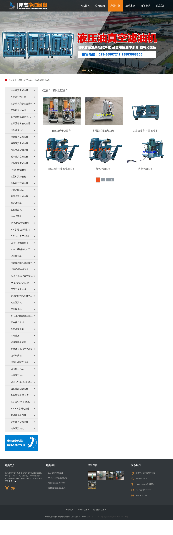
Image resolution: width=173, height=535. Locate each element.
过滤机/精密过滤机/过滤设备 (24, 362)
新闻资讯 (145, 5)
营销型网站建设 (99, 510)
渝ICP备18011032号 (95, 517)
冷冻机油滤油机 (18, 170)
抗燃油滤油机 (17, 375)
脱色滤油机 (16, 210)
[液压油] (86, 37)
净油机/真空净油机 (20, 269)
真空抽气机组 (17, 322)
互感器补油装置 (18, 97)
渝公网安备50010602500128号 (116, 517)
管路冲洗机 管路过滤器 (22, 415)
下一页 (110, 180)
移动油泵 (15, 335)
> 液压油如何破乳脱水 (54, 473)
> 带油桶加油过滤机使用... (56, 488)
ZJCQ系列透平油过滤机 (22, 402)
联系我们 (160, 5)
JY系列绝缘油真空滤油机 (23, 276)
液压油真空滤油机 (19, 143)
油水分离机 (16, 216)
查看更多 (9, 481)
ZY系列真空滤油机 (20, 223)
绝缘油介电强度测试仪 (21, 349)
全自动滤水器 (17, 329)
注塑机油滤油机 (18, 176)
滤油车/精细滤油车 (42, 80)
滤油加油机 (16, 256)
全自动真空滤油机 (19, 90)
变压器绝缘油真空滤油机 (23, 123)
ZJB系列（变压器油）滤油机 (24, 229)
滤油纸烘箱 (16, 355)
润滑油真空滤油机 (19, 163)
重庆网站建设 (83, 510)
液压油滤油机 (17, 130)
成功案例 (130, 5)
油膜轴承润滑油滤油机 (21, 103)
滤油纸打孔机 (17, 369)
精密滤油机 (16, 203)
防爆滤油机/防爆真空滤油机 (24, 395)
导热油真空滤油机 (19, 422)
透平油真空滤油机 (19, 156)
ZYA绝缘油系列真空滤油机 (24, 296)
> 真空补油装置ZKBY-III (55, 483)
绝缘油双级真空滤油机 (21, 263)
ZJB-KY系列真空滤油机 (22, 408)
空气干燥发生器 (18, 289)
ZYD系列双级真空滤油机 (23, 316)
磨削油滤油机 (17, 428)
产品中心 (115, 5)
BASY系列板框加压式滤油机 (24, 249)
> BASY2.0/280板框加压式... (57, 478)
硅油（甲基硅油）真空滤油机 (24, 382)
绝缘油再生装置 (18, 342)
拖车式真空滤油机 (19, 150)
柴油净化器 (16, 309)
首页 (20, 80)
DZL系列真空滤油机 (20, 236)
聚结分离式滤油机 (19, 196)
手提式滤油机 (17, 190)
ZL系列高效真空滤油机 (22, 282)
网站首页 (85, 5)
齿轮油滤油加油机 (19, 389)
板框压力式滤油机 (19, 183)
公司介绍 (100, 5)
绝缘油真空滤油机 (19, 137)
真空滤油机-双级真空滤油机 (24, 117)
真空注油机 (16, 302)
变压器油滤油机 (18, 110)
